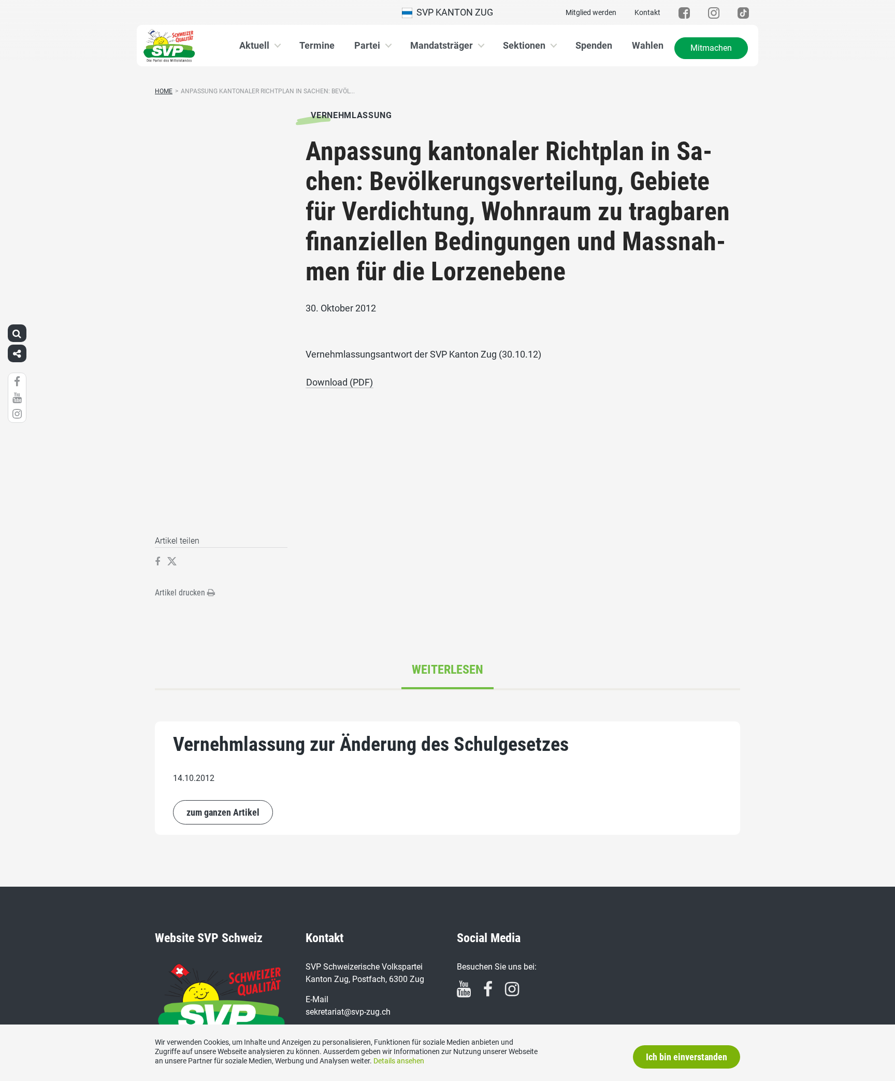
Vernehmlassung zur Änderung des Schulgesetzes (371, 744)
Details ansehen (398, 1061)
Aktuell (254, 45)
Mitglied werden (591, 12)
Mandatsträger (441, 45)
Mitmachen (711, 48)
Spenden (593, 45)
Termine (317, 45)
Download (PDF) (339, 382)
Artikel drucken (181, 593)
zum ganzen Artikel (222, 812)
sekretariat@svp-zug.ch (348, 1012)
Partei (367, 45)
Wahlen (647, 45)
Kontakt (647, 12)
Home (163, 91)
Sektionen (524, 45)
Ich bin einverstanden (686, 1056)
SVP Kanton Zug (452, 12)
